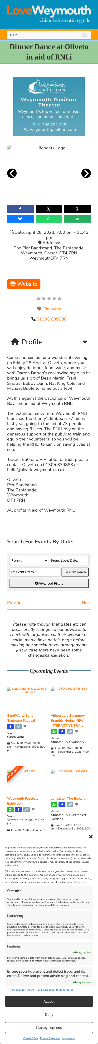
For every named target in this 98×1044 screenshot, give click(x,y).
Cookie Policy (30, 1038)
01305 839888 (52, 319)
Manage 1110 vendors (22, 990)
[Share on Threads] (77, 209)
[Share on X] (49, 209)
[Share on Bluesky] (20, 219)
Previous (15, 602)
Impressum (68, 1038)
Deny (49, 1014)
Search (75, 572)
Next (86, 602)
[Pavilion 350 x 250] (49, 79)
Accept (49, 1001)
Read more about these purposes (54, 990)
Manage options (49, 1027)
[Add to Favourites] (25, 726)
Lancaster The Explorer (69, 798)
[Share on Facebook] (20, 209)
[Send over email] (77, 219)
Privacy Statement (50, 1038)
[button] (90, 836)
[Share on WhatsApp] (49, 219)
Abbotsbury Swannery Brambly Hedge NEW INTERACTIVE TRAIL (68, 720)
